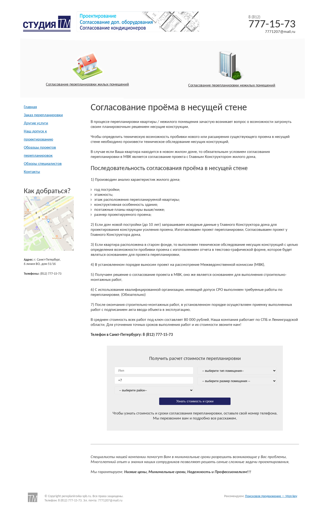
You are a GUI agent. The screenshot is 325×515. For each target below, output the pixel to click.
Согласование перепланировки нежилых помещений (231, 85)
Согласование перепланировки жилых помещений (87, 84)
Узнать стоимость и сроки (194, 401)
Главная (30, 107)
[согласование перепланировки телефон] (49, 250)
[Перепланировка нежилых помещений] (232, 67)
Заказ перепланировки (43, 115)
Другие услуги (36, 123)
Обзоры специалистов (43, 164)
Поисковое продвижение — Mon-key (271, 496)
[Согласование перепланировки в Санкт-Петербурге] (50, 30)
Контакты (32, 172)
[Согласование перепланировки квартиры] (87, 67)
